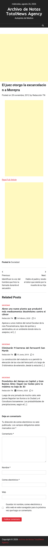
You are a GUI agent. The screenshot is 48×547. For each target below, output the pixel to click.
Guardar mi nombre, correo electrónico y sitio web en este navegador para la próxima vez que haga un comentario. (26, 507)
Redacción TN (39, 95)
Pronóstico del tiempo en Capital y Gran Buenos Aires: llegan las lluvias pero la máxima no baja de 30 (23, 384)
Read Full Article (9, 180)
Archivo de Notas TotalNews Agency (24, 11)
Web (4, 492)
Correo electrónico (11, 480)
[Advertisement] (24, 58)
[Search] (43, 25)
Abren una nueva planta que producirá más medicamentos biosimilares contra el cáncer (24, 311)
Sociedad (15, 262)
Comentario (8, 434)
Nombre (6, 467)
